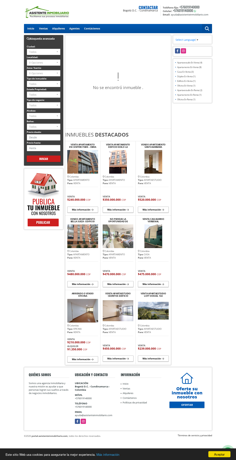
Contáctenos (92, 28)
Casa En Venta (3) (185, 71)
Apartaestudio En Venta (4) (189, 62)
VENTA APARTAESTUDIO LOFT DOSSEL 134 (153, 294)
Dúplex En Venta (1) (186, 76)
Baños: (30, 121)
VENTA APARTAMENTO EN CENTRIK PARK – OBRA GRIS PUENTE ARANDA (82, 145)
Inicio (30, 28)
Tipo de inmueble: (37, 78)
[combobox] (43, 52)
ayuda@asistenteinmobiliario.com (93, 415)
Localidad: (32, 57)
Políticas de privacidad (135, 402)
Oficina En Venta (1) (186, 85)
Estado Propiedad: (37, 89)
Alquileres (58, 28)
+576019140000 (189, 7)
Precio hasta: (34, 142)
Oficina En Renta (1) (186, 99)
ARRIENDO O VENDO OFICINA (83, 294)
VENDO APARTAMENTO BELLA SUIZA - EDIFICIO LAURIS (82, 220)
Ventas (43, 28)
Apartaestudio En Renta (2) (189, 90)
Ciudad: (31, 46)
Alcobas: (31, 110)
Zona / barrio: (34, 67)
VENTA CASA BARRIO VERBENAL (153, 220)
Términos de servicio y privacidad (195, 435)
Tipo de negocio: (35, 100)
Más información (107, 454)
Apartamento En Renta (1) (189, 94)
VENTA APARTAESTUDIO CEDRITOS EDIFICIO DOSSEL (118, 294)
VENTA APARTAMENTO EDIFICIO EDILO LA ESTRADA (118, 145)
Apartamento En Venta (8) (189, 67)
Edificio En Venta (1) (186, 81)
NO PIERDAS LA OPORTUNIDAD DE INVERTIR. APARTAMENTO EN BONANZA (118, 220)
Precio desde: (34, 132)
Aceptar (219, 454)
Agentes (74, 28)
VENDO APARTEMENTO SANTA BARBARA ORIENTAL (153, 145)
